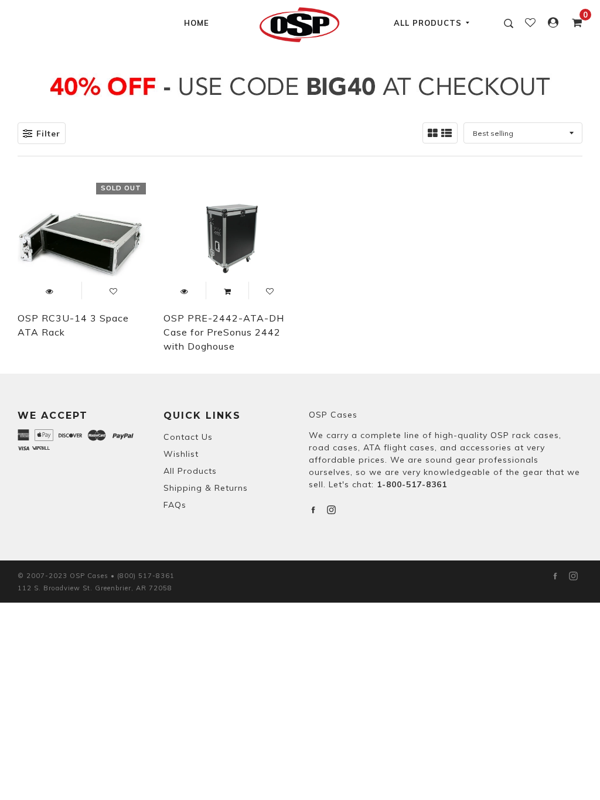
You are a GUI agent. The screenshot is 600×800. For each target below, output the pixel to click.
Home (196, 23)
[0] (573, 23)
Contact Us (188, 437)
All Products (428, 23)
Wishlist (181, 454)
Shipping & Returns (205, 488)
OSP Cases (333, 414)
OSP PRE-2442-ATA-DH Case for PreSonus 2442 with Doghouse (223, 332)
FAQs (174, 505)
